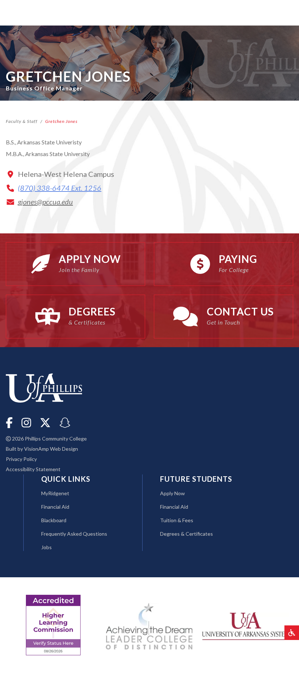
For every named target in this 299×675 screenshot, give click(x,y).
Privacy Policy (21, 459)
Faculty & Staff (22, 121)
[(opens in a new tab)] (246, 625)
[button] (291, 632)
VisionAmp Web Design (51, 449)
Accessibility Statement (33, 469)
